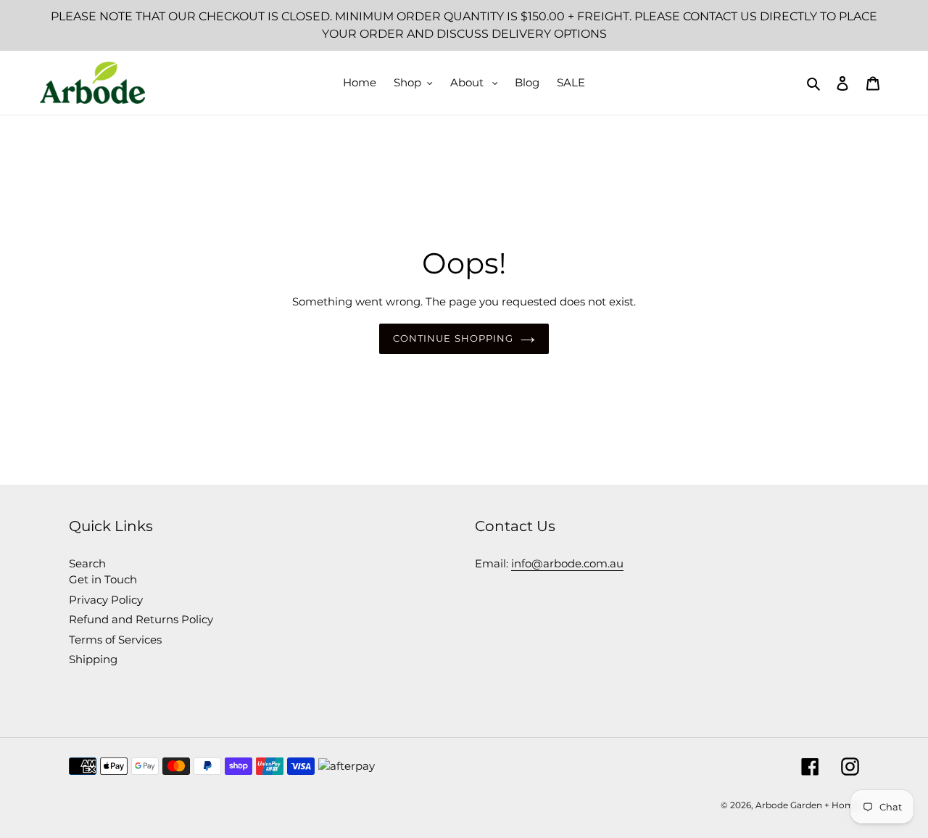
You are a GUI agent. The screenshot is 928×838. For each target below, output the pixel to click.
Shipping (93, 659)
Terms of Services (115, 639)
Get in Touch (103, 579)
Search (87, 563)
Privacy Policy (106, 600)
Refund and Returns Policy (141, 619)
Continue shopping (453, 338)
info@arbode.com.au (567, 563)
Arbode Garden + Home (807, 805)
